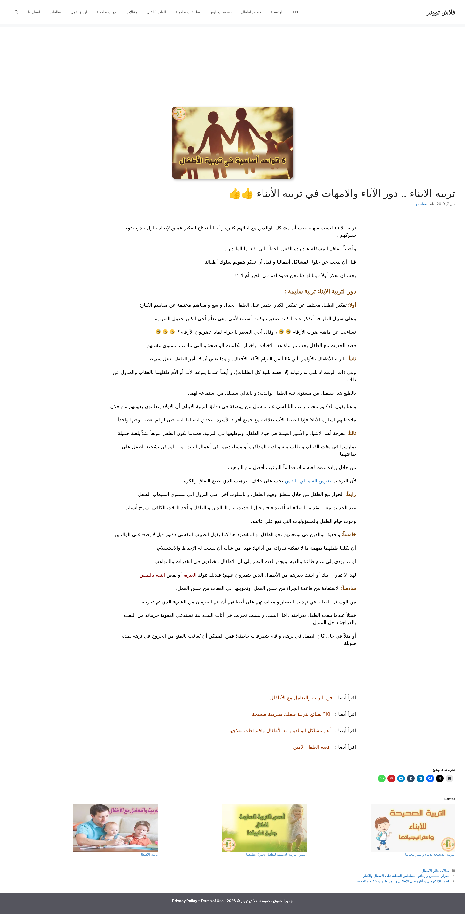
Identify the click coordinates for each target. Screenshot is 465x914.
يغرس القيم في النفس (308, 481)
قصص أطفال (251, 12)
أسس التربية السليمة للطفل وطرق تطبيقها (276, 854)
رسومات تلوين (220, 12)
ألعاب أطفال (156, 12)
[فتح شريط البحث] (16, 12)
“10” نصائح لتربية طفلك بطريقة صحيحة (292, 714)
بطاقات (55, 12)
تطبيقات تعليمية (188, 12)
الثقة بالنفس (152, 575)
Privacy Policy (184, 901)
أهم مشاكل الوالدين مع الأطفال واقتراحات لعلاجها (280, 730)
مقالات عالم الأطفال (435, 870)
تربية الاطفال (149, 854)
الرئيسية (277, 12)
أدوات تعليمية (107, 12)
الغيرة (191, 575)
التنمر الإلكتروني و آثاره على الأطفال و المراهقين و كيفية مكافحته (403, 881)
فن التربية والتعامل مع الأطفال (301, 698)
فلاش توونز (441, 12)
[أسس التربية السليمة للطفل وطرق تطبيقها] (235, 828)
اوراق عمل (79, 12)
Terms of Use (212, 901)
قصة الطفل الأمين (311, 747)
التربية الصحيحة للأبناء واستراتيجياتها (430, 854)
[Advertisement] (232, 60)
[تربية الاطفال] (86, 828)
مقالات (131, 12)
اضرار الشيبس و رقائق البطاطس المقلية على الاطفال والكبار (406, 876)
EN (295, 12)
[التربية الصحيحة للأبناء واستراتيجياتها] (383, 828)
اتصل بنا (34, 12)
